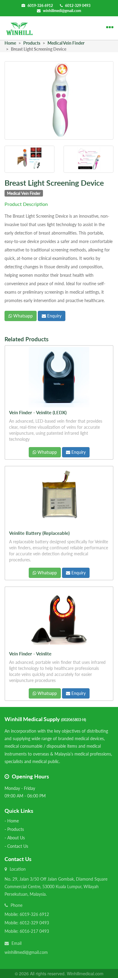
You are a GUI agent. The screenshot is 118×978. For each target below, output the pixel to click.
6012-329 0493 (77, 5)
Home (13, 820)
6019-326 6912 (40, 5)
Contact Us (17, 846)
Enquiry (53, 315)
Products (15, 829)
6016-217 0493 (34, 931)
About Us (16, 837)
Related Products (26, 339)
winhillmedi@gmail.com (62, 10)
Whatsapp (22, 315)
